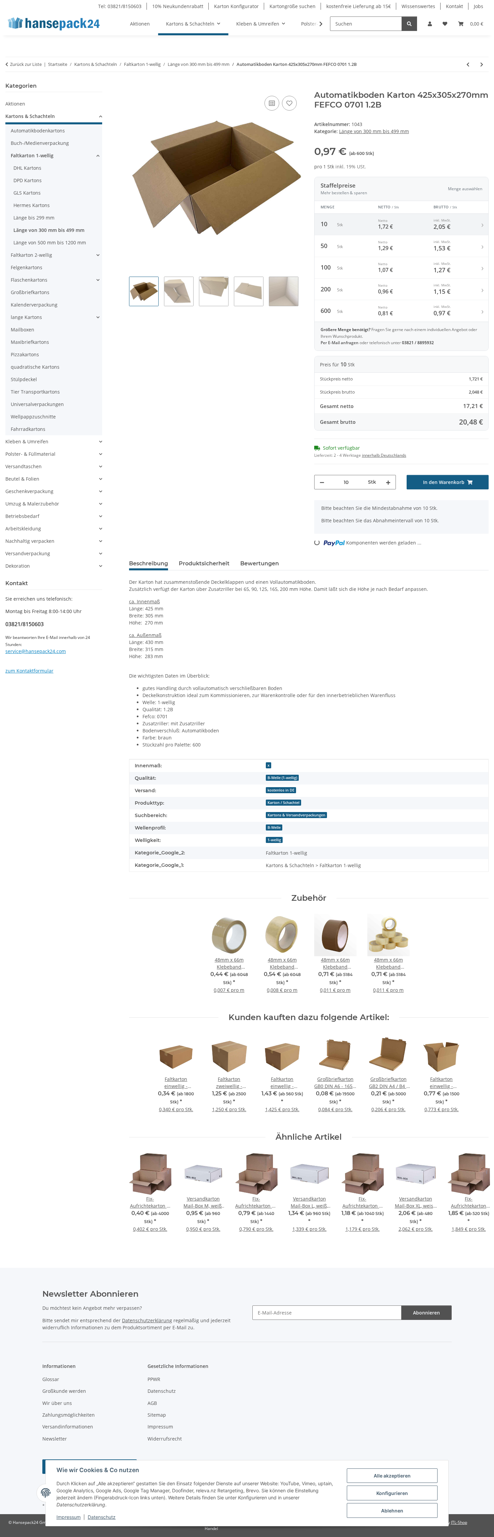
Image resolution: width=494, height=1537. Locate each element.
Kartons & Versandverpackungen (296, 815)
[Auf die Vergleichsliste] (271, 103)
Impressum (68, 1517)
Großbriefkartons (30, 292)
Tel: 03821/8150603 (119, 6)
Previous (140, 1196)
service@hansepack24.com (35, 651)
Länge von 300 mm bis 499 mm (374, 131)
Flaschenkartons (29, 280)
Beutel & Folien (22, 479)
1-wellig (274, 840)
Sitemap (157, 1415)
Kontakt (454, 6)
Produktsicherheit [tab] (204, 563)
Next (477, 1196)
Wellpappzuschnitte (33, 416)
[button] (429, 23)
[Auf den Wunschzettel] (289, 103)
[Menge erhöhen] (388, 482)
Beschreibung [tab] (148, 563)
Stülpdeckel (24, 379)
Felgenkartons (26, 267)
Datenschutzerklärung (147, 1320)
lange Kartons (26, 317)
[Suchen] (409, 23)
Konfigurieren (392, 1493)
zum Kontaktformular (29, 671)
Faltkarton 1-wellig (32, 155)
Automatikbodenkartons (38, 130)
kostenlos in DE (280, 790)
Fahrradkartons (28, 429)
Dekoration (17, 566)
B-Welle (274, 827)
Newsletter (54, 1438)
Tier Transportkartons (35, 392)
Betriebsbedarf (22, 516)
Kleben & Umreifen (26, 441)
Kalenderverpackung (34, 304)
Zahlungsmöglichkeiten (68, 1415)
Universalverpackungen (37, 404)
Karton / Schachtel (283, 802)
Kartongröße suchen (293, 6)
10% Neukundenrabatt (177, 6)
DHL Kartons (27, 168)
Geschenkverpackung (29, 491)
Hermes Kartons (31, 205)
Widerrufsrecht (165, 1438)
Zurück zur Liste (26, 64)
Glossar (50, 1379)
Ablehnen (392, 1510)
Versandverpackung (27, 553)
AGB (152, 1403)
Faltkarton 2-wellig (31, 255)
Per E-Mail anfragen (340, 343)
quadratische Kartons (35, 367)
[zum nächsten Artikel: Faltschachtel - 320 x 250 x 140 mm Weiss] (482, 64)
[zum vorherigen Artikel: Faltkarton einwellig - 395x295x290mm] (468, 64)
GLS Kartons (27, 193)
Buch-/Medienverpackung (40, 143)
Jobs (478, 6)
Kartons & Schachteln (30, 116)
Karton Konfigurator (236, 6)
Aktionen (15, 103)
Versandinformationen (67, 1426)
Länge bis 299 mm (33, 217)
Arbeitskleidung (23, 528)
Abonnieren (426, 1312)
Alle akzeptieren (392, 1476)
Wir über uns (57, 1403)
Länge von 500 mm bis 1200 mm (49, 242)
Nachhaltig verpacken (29, 541)
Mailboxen (22, 329)
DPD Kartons (27, 180)
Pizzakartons (25, 354)
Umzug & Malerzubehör (32, 503)
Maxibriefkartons (30, 342)
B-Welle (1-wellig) (282, 777)
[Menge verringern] (322, 482)
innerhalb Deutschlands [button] (384, 455)
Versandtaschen (23, 466)
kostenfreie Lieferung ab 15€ (358, 6)
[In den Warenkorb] (134, 86)
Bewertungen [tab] (259, 563)
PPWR (154, 1379)
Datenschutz (102, 1517)
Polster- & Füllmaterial (30, 454)
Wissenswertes (418, 6)
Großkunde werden (64, 1391)
